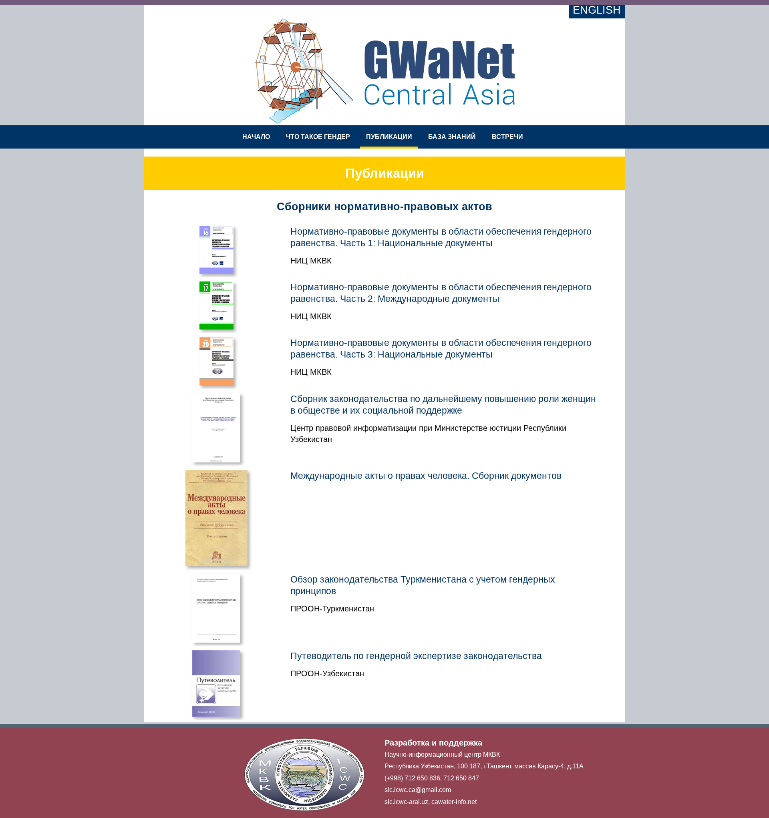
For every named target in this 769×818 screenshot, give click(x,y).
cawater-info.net (454, 801)
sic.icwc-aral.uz (406, 801)
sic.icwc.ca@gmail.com (417, 789)
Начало (256, 136)
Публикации (389, 136)
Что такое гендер (318, 136)
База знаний (452, 136)
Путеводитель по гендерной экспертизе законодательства (416, 656)
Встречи (507, 136)
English (597, 10)
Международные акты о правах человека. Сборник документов (426, 475)
